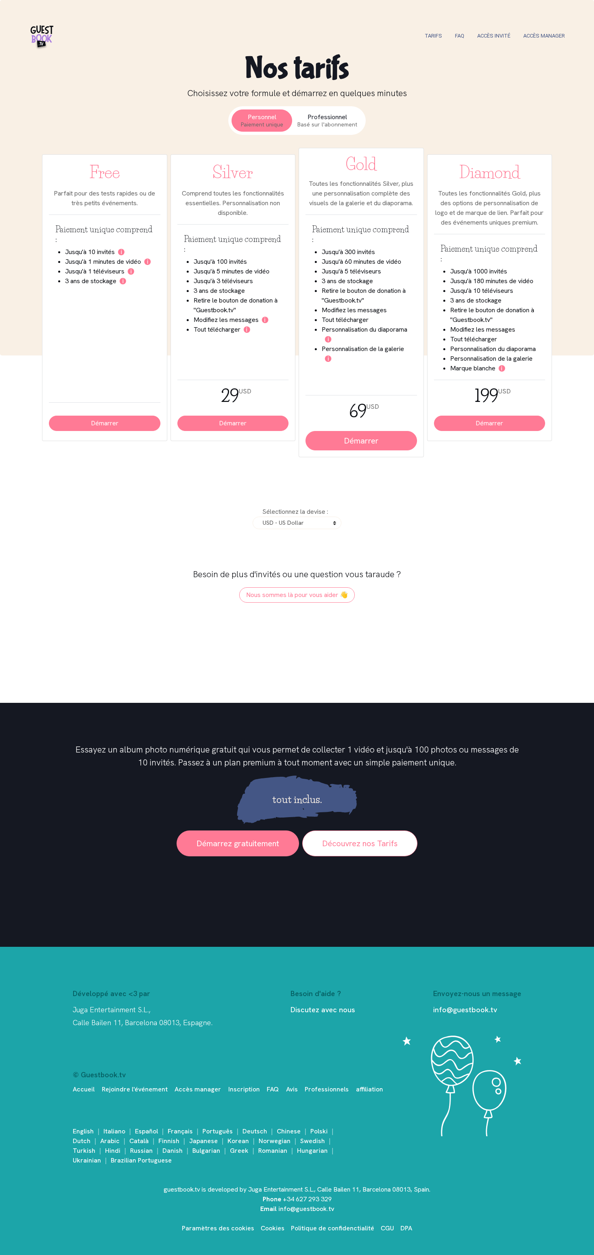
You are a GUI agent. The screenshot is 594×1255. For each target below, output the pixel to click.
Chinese (289, 1131)
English (83, 1131)
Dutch (82, 1141)
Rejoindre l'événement (135, 1089)
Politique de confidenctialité (332, 1228)
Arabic (110, 1141)
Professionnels (327, 1089)
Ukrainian (87, 1160)
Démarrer (104, 423)
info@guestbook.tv (465, 1009)
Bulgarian (206, 1150)
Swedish (312, 1141)
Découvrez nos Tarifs (360, 843)
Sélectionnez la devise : (295, 511)
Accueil (84, 1089)
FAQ (459, 36)
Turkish (84, 1150)
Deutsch (254, 1131)
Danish (172, 1150)
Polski (319, 1131)
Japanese (203, 1141)
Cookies (272, 1228)
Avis (292, 1089)
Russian (141, 1150)
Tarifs (433, 36)
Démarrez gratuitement (237, 843)
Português (217, 1131)
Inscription (244, 1089)
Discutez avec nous (323, 1009)
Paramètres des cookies (218, 1228)
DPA (406, 1228)
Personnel (262, 120)
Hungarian (312, 1150)
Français (180, 1131)
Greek (239, 1150)
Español (146, 1131)
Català (139, 1141)
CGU (387, 1228)
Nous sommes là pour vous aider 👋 (297, 595)
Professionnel (327, 120)
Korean (238, 1141)
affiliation (369, 1089)
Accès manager (544, 36)
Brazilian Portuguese (141, 1160)
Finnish (168, 1141)
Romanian (272, 1150)
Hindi (112, 1150)
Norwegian (275, 1141)
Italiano (114, 1131)
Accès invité (493, 36)
